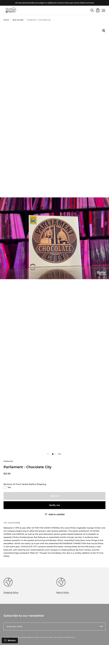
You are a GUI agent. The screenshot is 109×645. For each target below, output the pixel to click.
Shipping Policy (11, 592)
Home (6, 20)
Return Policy (62, 592)
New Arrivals (18, 20)
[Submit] (101, 626)
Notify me (54, 505)
